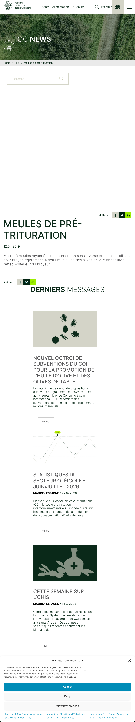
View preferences (67, 706)
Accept (67, 686)
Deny (67, 696)
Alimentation (60, 7)
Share (105, 215)
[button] (129, 660)
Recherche (107, 6)
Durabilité (78, 7)
